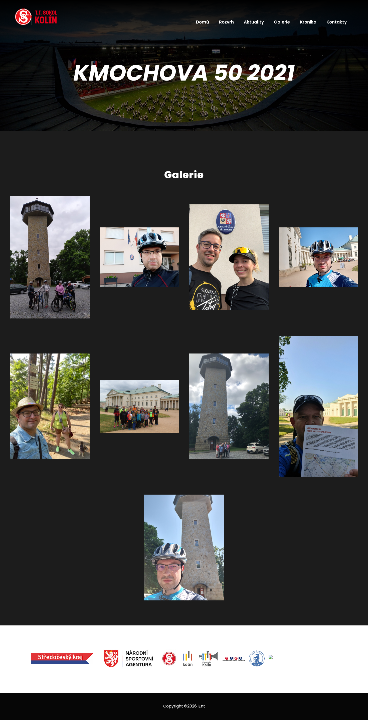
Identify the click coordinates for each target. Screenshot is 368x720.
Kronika (308, 22)
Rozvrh (226, 22)
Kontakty (336, 22)
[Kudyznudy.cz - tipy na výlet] (301, 659)
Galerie (282, 22)
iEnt (201, 706)
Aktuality (254, 22)
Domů (202, 22)
